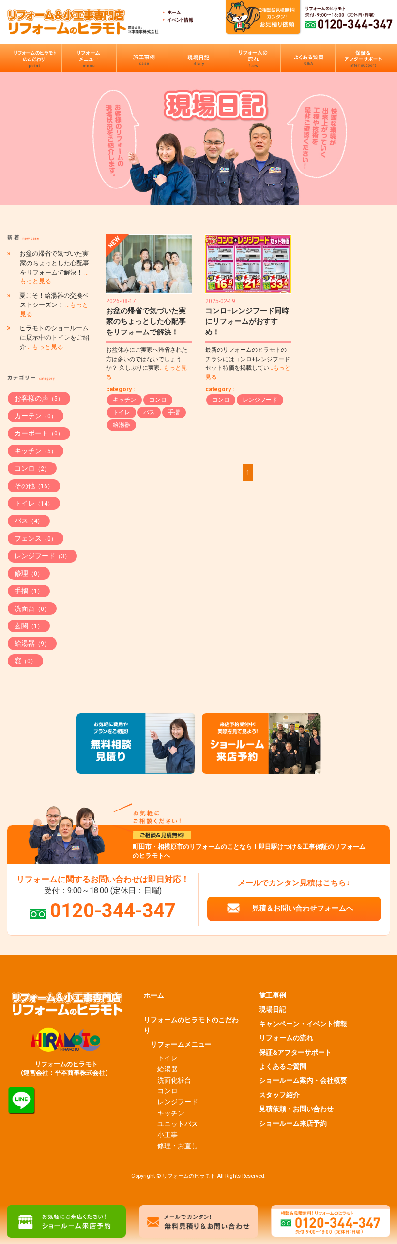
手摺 (174, 412)
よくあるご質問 (282, 1066)
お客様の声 (39, 398)
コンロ (158, 399)
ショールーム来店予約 (293, 1123)
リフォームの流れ (286, 1037)
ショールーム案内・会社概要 (303, 1080)
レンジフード (260, 399)
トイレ (121, 412)
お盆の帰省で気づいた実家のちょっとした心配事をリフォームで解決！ (146, 321)
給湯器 (121, 424)
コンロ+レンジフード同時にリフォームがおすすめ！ (247, 321)
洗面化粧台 (174, 1080)
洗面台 (32, 608)
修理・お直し (177, 1146)
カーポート (39, 433)
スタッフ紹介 (279, 1095)
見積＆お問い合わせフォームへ (302, 908)
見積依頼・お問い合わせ (296, 1109)
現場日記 (272, 1009)
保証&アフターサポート (295, 1052)
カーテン (36, 415)
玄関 (29, 626)
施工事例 (272, 995)
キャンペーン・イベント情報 (303, 1023)
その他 (34, 486)
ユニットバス (177, 1124)
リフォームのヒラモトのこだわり (191, 1025)
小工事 (167, 1135)
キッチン (124, 399)
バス (149, 412)
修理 (29, 573)
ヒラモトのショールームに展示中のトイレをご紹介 (54, 337)
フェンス (36, 538)
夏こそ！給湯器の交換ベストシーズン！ (54, 305)
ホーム (154, 995)
